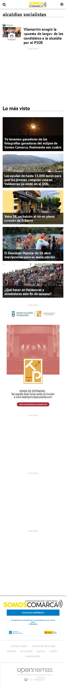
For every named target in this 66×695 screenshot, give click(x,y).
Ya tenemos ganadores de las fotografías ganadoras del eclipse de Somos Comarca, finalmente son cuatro (32, 143)
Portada (11, 651)
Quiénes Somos (19, 646)
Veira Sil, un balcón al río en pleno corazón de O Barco (29, 218)
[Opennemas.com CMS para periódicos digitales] (34, 674)
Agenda (41, 651)
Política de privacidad (43, 646)
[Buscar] (4, 4)
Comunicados (32, 656)
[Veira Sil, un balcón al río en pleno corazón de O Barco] (33, 207)
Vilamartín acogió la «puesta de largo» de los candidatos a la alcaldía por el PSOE (43, 36)
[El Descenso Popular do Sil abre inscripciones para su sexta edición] (33, 244)
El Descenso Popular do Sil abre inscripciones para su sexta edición (29, 255)
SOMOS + (54, 651)
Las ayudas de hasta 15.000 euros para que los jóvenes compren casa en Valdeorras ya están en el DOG (32, 180)
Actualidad (26, 651)
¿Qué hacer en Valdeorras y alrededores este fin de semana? (27, 292)
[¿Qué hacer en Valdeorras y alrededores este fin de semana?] (33, 280)
